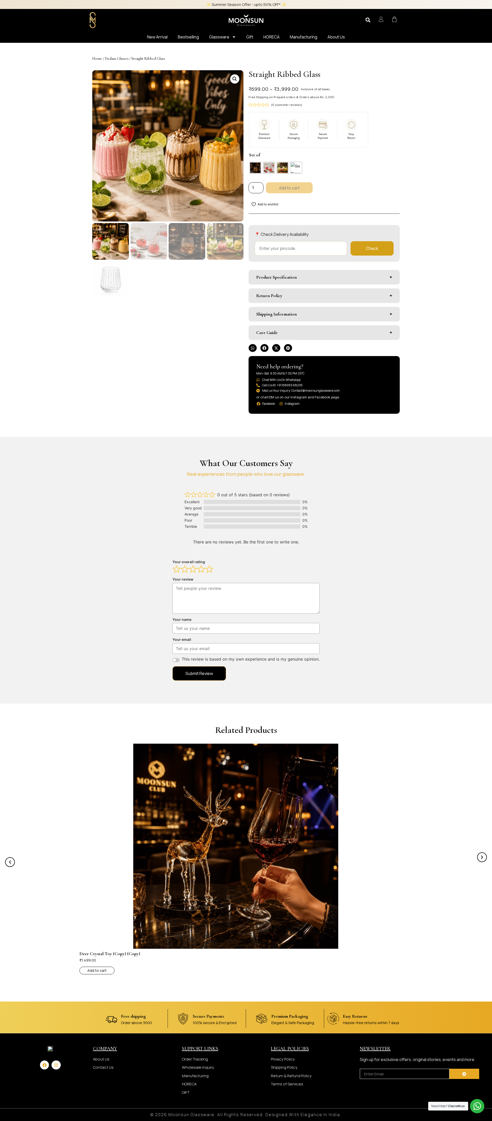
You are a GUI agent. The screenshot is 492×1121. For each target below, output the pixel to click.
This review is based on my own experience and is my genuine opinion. (251, 659)
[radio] (255, 168)
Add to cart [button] (97, 970)
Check (372, 248)
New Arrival (157, 37)
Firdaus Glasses (117, 58)
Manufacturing (303, 37)
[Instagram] (56, 1065)
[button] (368, 20)
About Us (336, 37)
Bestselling (188, 37)
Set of (254, 155)
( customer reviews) (286, 105)
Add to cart (289, 188)
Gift (249, 37)
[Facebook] (44, 1065)
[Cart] (394, 19)
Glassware (219, 37)
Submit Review (199, 673)
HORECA (271, 37)
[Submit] (464, 1074)
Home (97, 58)
